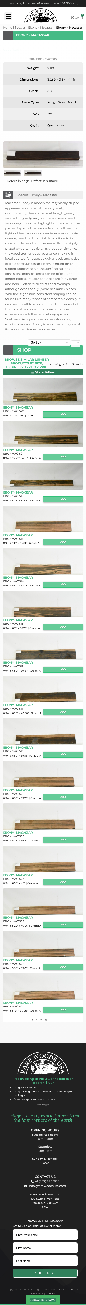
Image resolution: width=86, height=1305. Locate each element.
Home (7, 27)
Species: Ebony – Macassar (37, 195)
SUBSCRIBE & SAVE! (43, 1300)
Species (20, 27)
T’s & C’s (62, 1289)
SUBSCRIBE (45, 1273)
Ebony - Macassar (41, 27)
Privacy (50, 1293)
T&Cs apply (72, 3)
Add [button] (63, 414)
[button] (43, 372)
